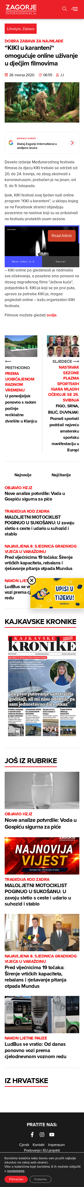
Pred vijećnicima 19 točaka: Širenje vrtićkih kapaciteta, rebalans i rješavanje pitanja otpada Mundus (41, 558)
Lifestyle (14, 28)
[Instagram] (42, 1134)
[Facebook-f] (32, 1134)
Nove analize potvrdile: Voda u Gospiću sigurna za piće (35, 493)
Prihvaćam (16, 1179)
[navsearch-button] (64, 9)
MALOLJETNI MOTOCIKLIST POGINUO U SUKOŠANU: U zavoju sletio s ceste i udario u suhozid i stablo (39, 523)
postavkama (15, 1171)
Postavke (40, 1179)
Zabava (28, 28)
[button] (74, 9)
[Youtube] (51, 1134)
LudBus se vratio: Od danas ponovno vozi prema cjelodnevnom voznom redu (35, 1048)
